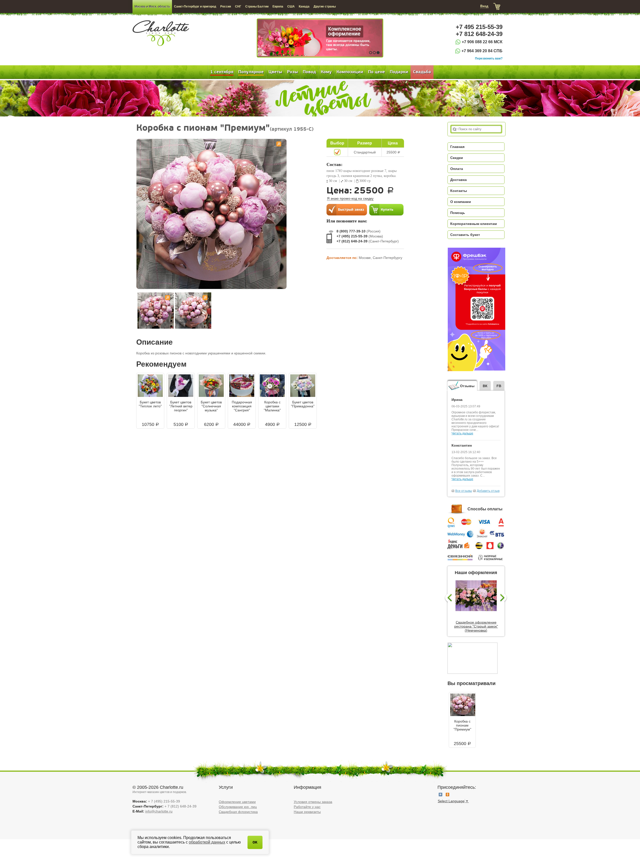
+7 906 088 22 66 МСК (482, 42)
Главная (457, 147)
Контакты (458, 191)
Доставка (458, 180)
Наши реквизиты (307, 812)
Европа (277, 6)
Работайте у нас (307, 807)
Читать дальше (462, 433)
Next (504, 598)
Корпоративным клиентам (473, 224)
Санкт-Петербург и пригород (195, 6)
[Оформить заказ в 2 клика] (346, 209)
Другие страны (325, 6)
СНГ (238, 6)
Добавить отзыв (488, 491)
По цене (376, 72)
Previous (448, 598)
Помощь (457, 213)
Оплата (456, 169)
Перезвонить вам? (488, 58)
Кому (326, 72)
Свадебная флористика (238, 812)
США (291, 6)
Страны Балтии (256, 6)
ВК (485, 386)
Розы (292, 72)
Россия (225, 6)
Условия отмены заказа (313, 802)
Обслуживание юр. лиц (238, 807)
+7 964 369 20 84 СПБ (482, 51)
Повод (309, 72)
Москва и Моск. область (152, 6)
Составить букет (465, 235)
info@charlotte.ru (158, 811)
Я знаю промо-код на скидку (350, 198)
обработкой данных (207, 842)
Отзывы (467, 386)
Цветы (275, 72)
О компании (460, 202)
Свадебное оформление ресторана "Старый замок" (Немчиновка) (476, 626)
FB (498, 386)
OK (255, 842)
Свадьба (422, 72)
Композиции (349, 72)
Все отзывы (463, 491)
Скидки (456, 158)
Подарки (399, 72)
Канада (304, 6)
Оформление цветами (237, 802)
